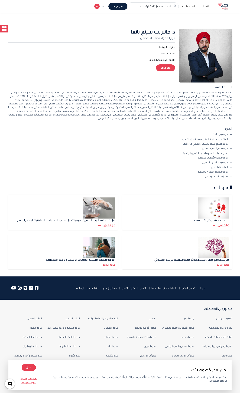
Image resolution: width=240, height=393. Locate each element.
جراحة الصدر (35, 327)
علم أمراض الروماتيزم (183, 355)
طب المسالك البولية (69, 346)
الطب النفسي (73, 318)
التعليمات (93, 288)
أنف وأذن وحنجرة (223, 318)
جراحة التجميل (111, 327)
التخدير (152, 318)
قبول (28, 367)
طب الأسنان (187, 337)
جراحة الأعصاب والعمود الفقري (178, 327)
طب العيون (150, 346)
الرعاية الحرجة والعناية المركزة (103, 318)
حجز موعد (118, 6)
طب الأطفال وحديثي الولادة (141, 337)
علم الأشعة (112, 355)
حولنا (202, 288)
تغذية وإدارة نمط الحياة (220, 327)
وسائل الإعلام (110, 288)
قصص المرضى (188, 288)
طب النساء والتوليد (32, 346)
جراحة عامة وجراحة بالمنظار (218, 337)
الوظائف (80, 288)
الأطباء (205, 6)
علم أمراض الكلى (147, 355)
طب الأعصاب (111, 337)
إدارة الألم (189, 318)
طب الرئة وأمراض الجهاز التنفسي (215, 346)
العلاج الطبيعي (34, 318)
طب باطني (226, 355)
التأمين (143, 288)
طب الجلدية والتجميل (69, 337)
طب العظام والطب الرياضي (179, 346)
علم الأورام (74, 355)
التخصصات (189, 6)
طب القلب (112, 346)
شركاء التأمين (128, 288)
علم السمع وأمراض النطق (28, 355)
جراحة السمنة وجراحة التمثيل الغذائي (63, 327)
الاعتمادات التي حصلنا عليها (163, 288)
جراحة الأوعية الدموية (145, 327)
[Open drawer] (4, 29)
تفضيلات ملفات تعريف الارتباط (28, 380)
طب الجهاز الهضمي (31, 337)
